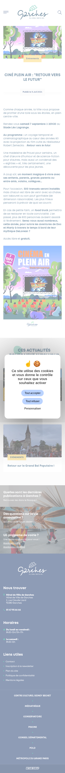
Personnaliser (32, 408)
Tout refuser (33, 401)
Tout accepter (32, 393)
